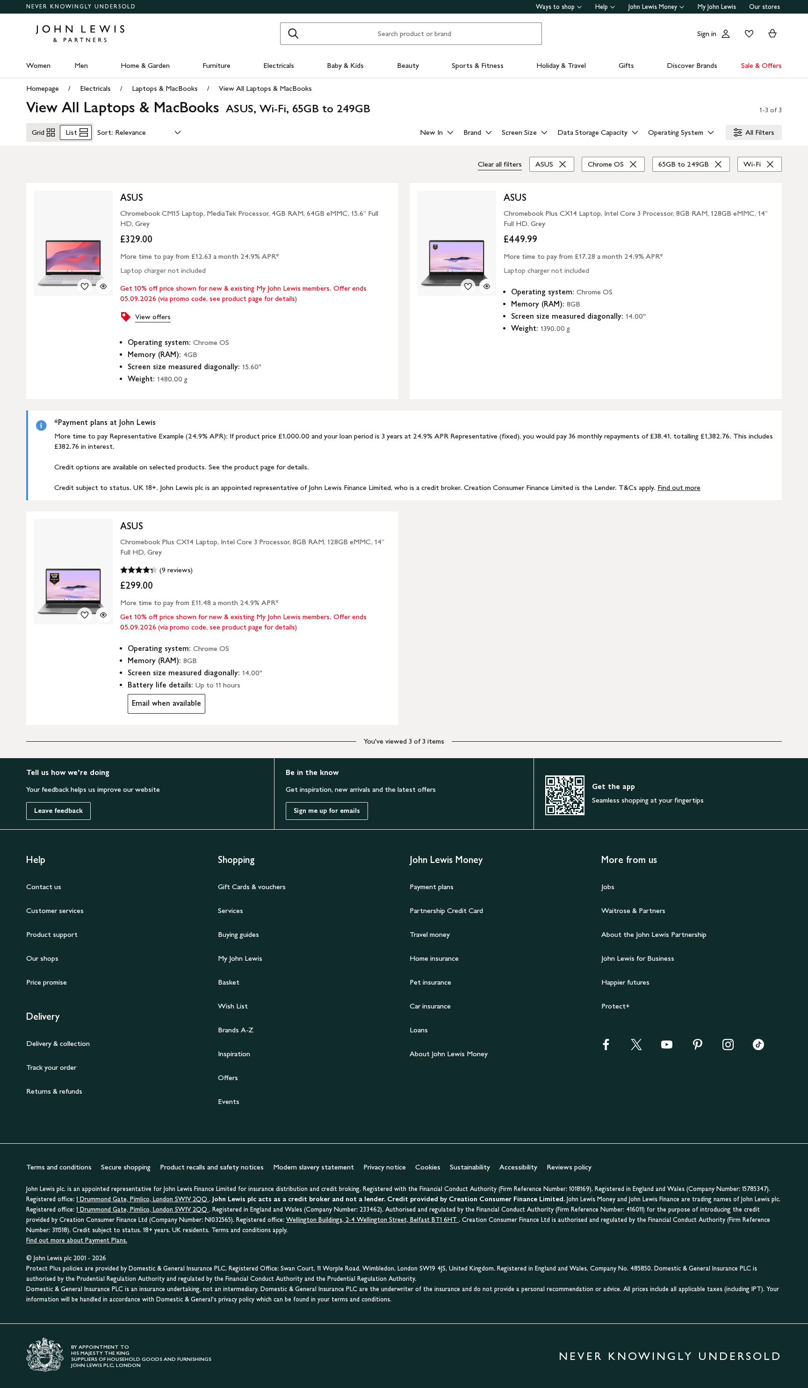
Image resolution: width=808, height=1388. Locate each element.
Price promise (46, 982)
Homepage (42, 88)
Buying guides (238, 934)
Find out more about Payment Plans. (76, 1240)
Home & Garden (145, 65)
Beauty (408, 65)
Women (38, 65)
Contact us (43, 886)
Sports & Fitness (478, 65)
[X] (636, 1047)
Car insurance (430, 1005)
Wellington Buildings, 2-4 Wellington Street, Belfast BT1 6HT (372, 1220)
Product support (52, 934)
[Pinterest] (697, 1047)
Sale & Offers (761, 65)
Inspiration (234, 1053)
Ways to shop (555, 7)
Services (230, 910)
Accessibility (518, 1166)
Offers (228, 1077)
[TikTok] (758, 1047)
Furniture (216, 65)
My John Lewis (717, 7)
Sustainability (470, 1166)
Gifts (626, 65)
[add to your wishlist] (84, 286)
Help (601, 7)
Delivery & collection (58, 1043)
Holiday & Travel (561, 65)
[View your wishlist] (747, 33)
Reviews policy (569, 1166)
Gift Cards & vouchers (252, 886)
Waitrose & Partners (633, 910)
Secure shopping (126, 1166)
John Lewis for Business (637, 958)
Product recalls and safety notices (212, 1166)
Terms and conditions (59, 1166)
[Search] (293, 33)
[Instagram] (728, 1047)
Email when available (164, 705)
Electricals (278, 65)
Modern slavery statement (313, 1166)
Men (81, 65)
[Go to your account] (725, 33)
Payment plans (432, 886)
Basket (228, 982)
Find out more (678, 487)
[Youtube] (666, 1047)
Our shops (42, 958)
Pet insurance (430, 982)
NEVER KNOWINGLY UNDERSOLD (81, 6)
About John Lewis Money (449, 1053)
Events (228, 1101)
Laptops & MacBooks (165, 88)
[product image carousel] (73, 243)
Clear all (500, 164)
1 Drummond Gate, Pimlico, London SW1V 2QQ (142, 1199)
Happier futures (625, 982)
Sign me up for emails (327, 811)
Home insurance (434, 958)
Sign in (706, 33)
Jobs (607, 886)
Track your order (51, 1067)
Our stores (764, 7)
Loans (419, 1029)
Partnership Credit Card (446, 910)
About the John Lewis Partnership (654, 934)
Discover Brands (692, 65)
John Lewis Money (652, 7)
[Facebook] (606, 1047)
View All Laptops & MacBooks (265, 88)
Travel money (430, 934)
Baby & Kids (345, 65)
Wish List (233, 1005)
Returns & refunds (54, 1091)
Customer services (55, 910)
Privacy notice (384, 1166)
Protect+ (615, 1005)
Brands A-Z (235, 1029)
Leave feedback (58, 811)
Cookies (427, 1166)
